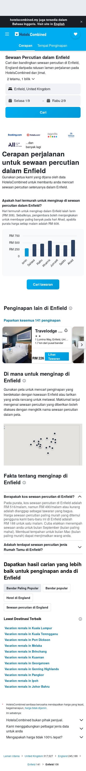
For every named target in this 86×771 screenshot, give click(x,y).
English (59, 24)
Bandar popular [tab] (57, 588)
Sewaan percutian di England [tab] (27, 607)
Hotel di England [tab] (18, 598)
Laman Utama (12, 756)
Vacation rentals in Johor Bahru (27, 686)
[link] (43, 284)
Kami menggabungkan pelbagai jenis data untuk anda (37, 728)
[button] (81, 21)
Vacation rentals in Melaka (23, 645)
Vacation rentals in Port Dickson (27, 640)
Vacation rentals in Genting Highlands (32, 669)
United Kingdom (34, 756)
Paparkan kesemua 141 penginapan (32, 320)
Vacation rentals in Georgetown (27, 663)
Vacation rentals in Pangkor (24, 675)
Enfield (31, 764)
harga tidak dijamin (36, 708)
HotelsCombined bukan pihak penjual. (34, 720)
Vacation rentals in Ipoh (21, 680)
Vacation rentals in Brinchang (26, 651)
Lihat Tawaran (54, 356)
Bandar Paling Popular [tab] (22, 588)
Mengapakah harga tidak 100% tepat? (34, 737)
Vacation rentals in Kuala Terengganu (31, 634)
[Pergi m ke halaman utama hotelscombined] (30, 34)
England (63, 756)
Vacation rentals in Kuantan (24, 657)
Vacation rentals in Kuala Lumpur (28, 628)
